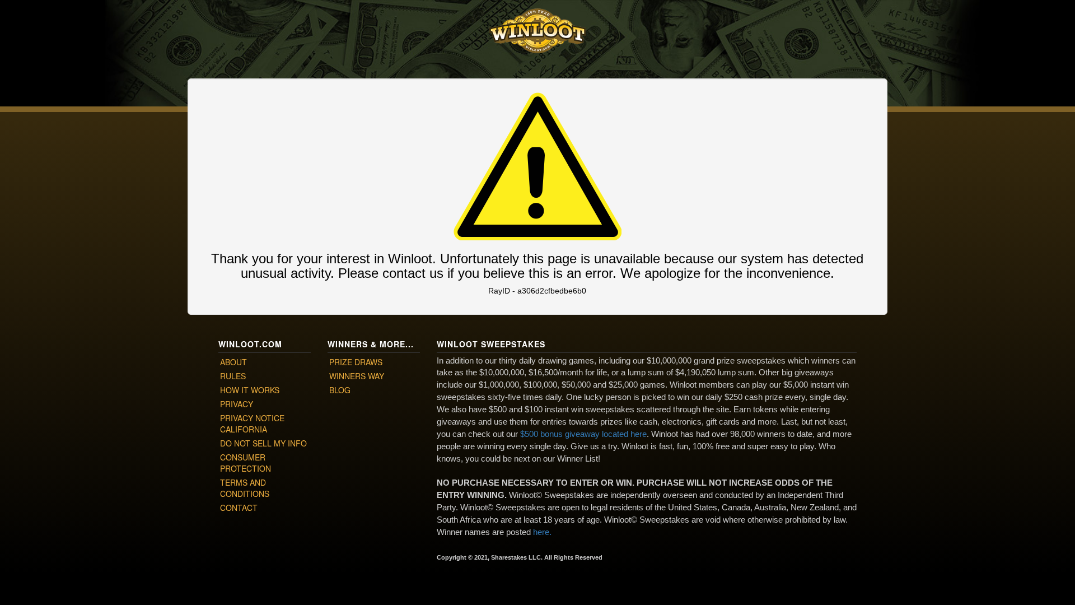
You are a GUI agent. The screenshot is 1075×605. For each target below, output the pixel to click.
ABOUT (233, 361)
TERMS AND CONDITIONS (244, 488)
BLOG (339, 389)
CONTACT (239, 507)
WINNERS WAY (356, 375)
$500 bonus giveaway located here (583, 434)
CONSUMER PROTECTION (245, 463)
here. (542, 532)
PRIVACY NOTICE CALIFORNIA (252, 423)
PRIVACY (236, 403)
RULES (233, 375)
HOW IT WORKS (249, 389)
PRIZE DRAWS (355, 361)
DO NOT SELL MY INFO (263, 443)
